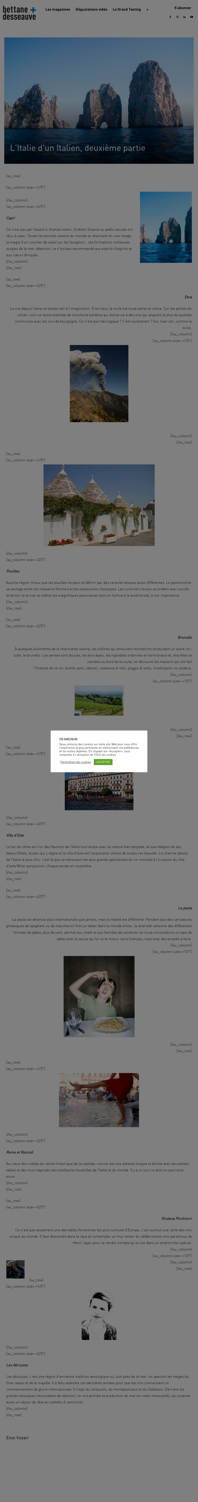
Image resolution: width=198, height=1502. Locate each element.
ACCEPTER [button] (103, 762)
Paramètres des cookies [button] (75, 762)
